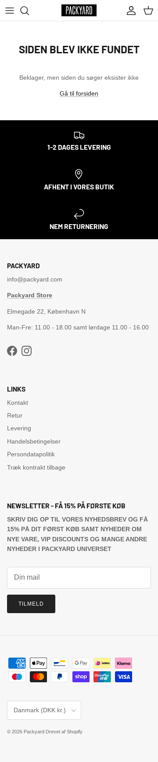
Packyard (34, 731)
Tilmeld (31, 604)
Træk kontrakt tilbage (36, 467)
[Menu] (9, 10)
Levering (19, 428)
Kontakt (17, 402)
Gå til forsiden (79, 93)
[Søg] (29, 10)
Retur (14, 415)
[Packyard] (79, 10)
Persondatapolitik (31, 454)
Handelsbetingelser (34, 441)
